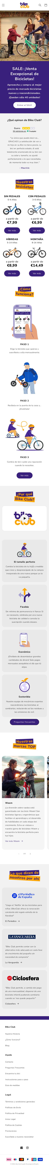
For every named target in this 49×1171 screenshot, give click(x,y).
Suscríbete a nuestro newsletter (19, 1137)
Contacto (9, 1062)
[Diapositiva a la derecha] (30, 854)
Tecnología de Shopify (32, 1164)
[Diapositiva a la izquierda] (19, 854)
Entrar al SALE (24, 105)
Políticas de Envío (13, 1107)
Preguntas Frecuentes (15, 1067)
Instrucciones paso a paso (16, 1079)
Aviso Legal (10, 1119)
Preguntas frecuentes (24, 722)
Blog (7, 1045)
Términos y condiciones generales (20, 1101)
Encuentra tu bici (12, 1073)
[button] (3, 5)
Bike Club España (20, 1164)
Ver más (12, 230)
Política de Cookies (13, 1125)
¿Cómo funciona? (12, 1039)
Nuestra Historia (12, 1034)
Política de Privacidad (14, 1113)
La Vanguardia (12, 962)
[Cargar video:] (24, 518)
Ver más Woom (12, 841)
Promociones (11, 1131)
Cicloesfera (10, 1003)
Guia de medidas (12, 1085)
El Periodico (10, 921)
